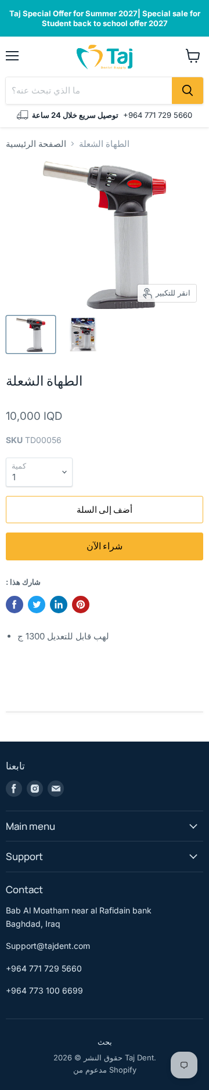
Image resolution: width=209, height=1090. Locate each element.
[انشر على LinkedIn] (58, 604)
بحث (105, 1041)
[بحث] (187, 90)
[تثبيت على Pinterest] (80, 604)
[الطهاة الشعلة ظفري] (30, 334)
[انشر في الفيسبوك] (14, 604)
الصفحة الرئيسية (36, 144)
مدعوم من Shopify (104, 1069)
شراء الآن (104, 545)
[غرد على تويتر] (36, 604)
